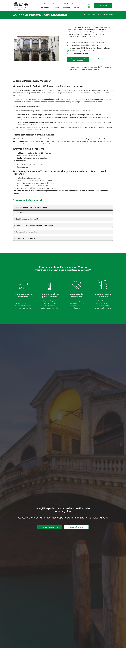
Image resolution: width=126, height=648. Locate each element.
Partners (66, 8)
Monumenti (44, 8)
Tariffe (57, 8)
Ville (73, 3)
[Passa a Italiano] (89, 7)
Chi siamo (53, 3)
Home (43, 3)
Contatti (76, 8)
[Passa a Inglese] (89, 4)
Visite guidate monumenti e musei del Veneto (88, 67)
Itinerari (62, 3)
